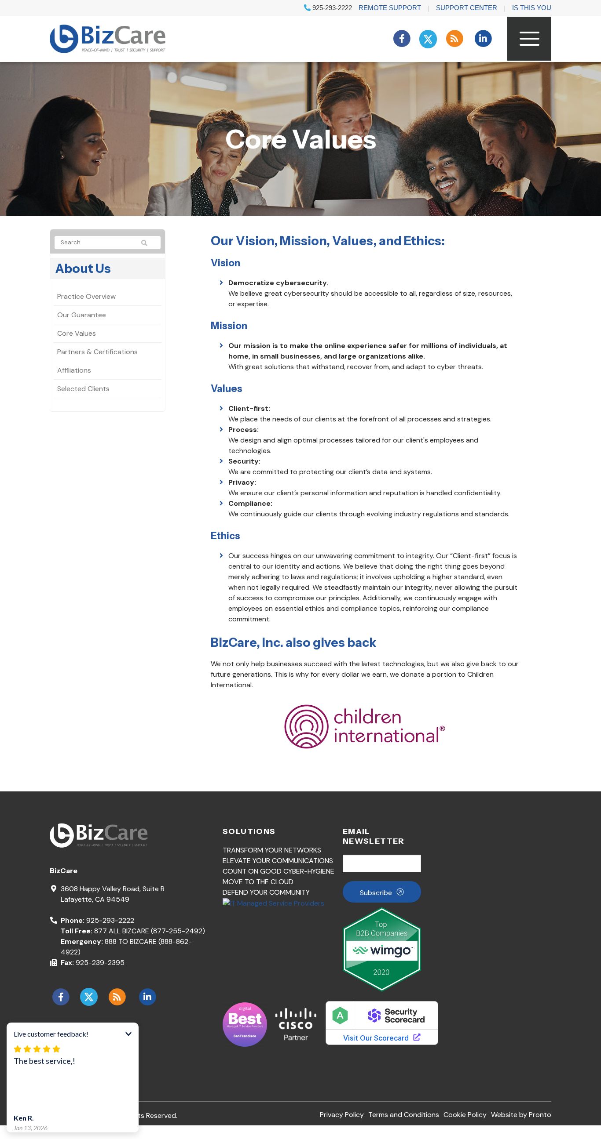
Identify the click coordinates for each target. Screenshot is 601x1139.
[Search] (148, 243)
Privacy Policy (342, 1114)
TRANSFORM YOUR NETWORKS (272, 850)
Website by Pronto (521, 1114)
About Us (83, 268)
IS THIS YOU (531, 7)
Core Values (76, 333)
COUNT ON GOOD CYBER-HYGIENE (278, 871)
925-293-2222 (331, 7)
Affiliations (74, 370)
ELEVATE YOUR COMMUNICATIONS (278, 860)
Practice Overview (86, 296)
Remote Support (390, 7)
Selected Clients (83, 388)
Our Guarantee (81, 314)
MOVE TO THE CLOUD (258, 881)
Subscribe (376, 892)
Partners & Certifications (97, 351)
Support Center (466, 7)
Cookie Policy (465, 1114)
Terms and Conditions (403, 1114)
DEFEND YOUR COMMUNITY (266, 892)
